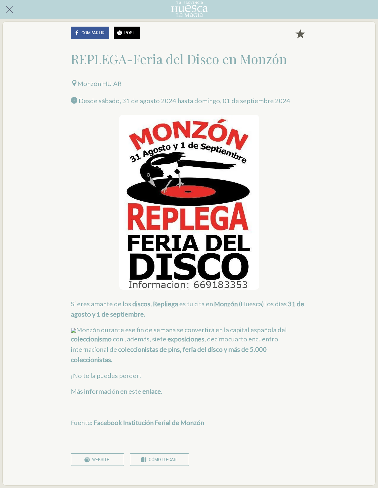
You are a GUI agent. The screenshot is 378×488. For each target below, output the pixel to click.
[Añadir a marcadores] (300, 33)
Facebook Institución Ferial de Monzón (149, 423)
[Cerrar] (9, 9)
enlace (151, 391)
